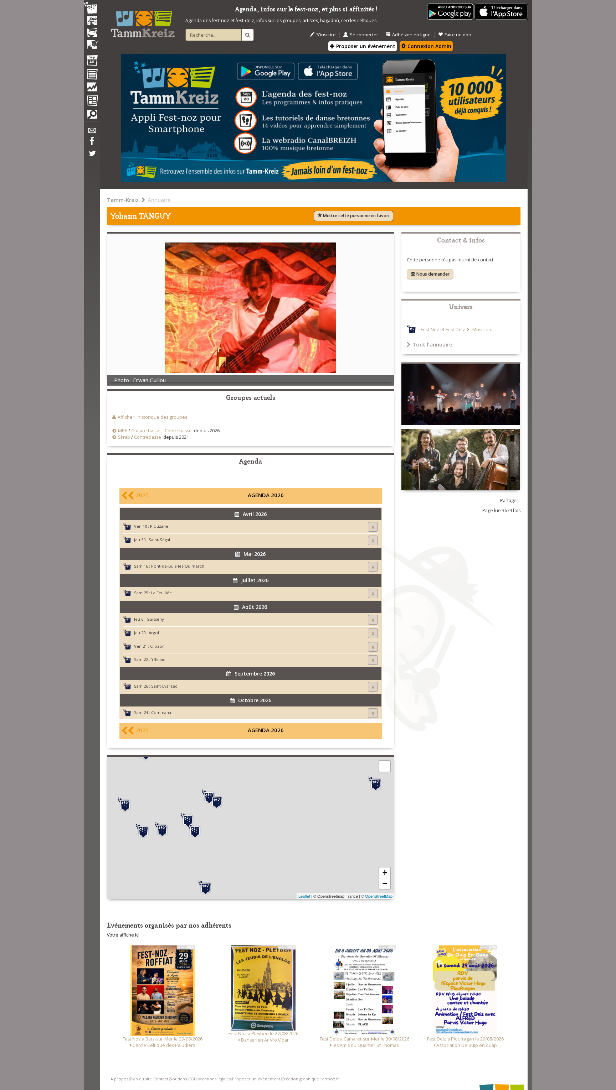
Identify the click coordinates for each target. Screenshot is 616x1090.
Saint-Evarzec (164, 686)
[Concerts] (91, 21)
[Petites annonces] (91, 116)
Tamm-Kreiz (123, 199)
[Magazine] (91, 101)
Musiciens (482, 330)
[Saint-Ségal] (195, 831)
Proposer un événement (256, 1078)
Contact (160, 1078)
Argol (154, 632)
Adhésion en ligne (411, 35)
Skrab (124, 437)
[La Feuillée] (216, 801)
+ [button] (385, 872)
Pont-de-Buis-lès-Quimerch (177, 566)
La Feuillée (161, 592)
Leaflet (304, 896)
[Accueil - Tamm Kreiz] (142, 21)
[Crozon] (143, 831)
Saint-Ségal (159, 539)
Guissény (155, 619)
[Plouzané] (125, 804)
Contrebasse (178, 431)
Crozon (157, 646)
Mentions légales (214, 1078)
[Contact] (91, 132)
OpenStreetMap (378, 896)
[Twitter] (91, 157)
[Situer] (373, 527)
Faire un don (458, 35)
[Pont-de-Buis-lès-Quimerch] (187, 820)
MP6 (122, 431)
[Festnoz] (91, 8)
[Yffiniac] (375, 783)
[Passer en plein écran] (384, 766)
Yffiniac (158, 659)
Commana (161, 712)
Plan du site (141, 1078)
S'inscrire (326, 35)
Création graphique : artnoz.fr (310, 1078)
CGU (192, 1078)
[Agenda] (91, 62)
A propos (119, 1078)
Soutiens (178, 1078)
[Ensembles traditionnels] (91, 42)
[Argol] (162, 829)
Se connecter (364, 35)
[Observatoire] (91, 88)
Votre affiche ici (123, 935)
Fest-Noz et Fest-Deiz (443, 330)
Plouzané (159, 526)
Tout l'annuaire (432, 344)
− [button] (385, 883)
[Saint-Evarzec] (205, 887)
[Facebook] (91, 143)
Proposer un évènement (365, 46)
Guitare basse (145, 431)
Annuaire (159, 199)
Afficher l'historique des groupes (152, 417)
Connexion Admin (428, 46)
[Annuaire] (91, 75)
